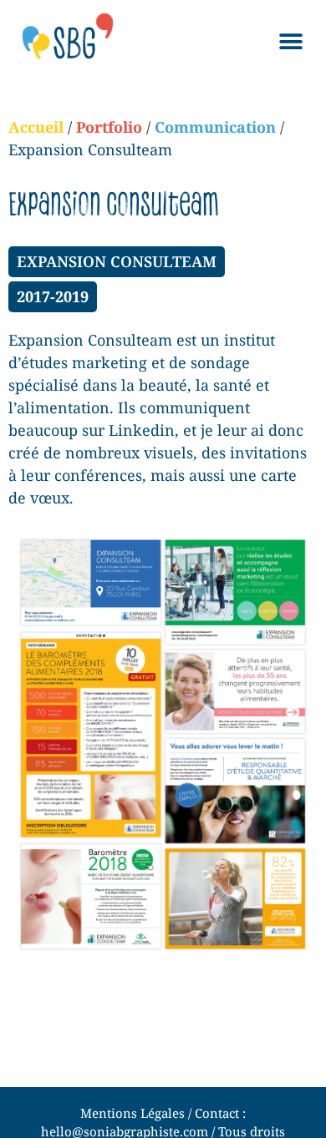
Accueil (36, 127)
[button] (290, 41)
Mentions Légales (132, 1113)
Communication (215, 127)
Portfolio (109, 127)
